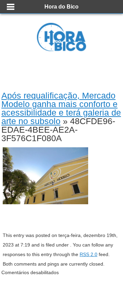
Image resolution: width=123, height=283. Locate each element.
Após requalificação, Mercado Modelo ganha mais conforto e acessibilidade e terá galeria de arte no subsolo (61, 108)
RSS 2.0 (88, 254)
